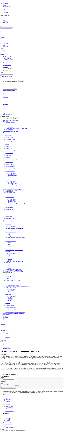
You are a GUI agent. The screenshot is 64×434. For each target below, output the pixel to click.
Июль (7, 338)
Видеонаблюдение (7, 346)
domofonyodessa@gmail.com (9, 63)
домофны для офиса (4, 342)
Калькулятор (5, 22)
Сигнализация (6, 347)
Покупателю (5, 18)
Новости (7, 400)
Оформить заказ (10, 114)
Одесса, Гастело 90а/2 (7, 58)
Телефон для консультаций (8, 59)
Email (1, 378)
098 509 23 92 (6, 57)
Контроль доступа (7, 348)
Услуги (4, 17)
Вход (4, 11)
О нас (4, 20)
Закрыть (15, 118)
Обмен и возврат (9, 408)
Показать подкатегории (13, 120)
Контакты (8, 401)
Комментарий (3, 381)
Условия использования (11, 409)
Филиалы (5, 21)
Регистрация (5, 12)
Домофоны (5, 344)
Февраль (7, 334)
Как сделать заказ (9, 406)
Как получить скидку (10, 411)
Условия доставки (9, 407)
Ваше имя (2, 377)
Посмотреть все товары (16, 128)
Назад (10, 118)
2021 (4, 332)
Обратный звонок (7, 65)
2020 (4, 335)
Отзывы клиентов (9, 399)
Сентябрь (8, 333)
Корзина (5, 114)
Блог (7, 398)
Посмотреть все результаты (6, 28)
